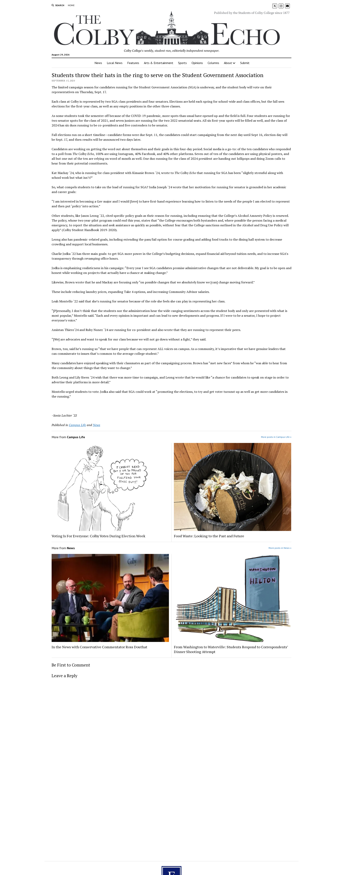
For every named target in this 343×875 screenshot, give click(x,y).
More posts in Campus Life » (276, 436)
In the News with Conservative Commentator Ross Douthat (99, 647)
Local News (114, 63)
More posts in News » (280, 547)
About (228, 63)
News (98, 63)
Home (71, 5)
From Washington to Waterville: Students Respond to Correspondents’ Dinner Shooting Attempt (231, 649)
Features (133, 63)
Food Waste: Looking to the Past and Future (209, 536)
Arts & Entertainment (158, 63)
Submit (245, 63)
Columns (213, 63)
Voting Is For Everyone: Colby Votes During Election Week (98, 536)
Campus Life (77, 425)
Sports (182, 63)
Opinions (197, 63)
